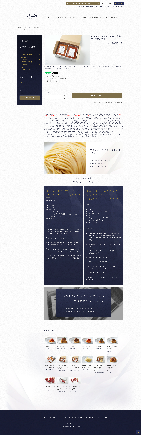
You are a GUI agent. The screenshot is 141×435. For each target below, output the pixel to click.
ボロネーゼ (72, 346)
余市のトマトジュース (50, 387)
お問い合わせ (97, 17)
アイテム (119, 3)
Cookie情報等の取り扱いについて (70, 426)
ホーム (52, 17)
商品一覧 (63, 17)
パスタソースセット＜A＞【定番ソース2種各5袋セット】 (62, 367)
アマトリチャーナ (86, 346)
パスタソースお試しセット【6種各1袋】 (50, 366)
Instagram (29, 97)
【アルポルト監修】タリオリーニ (87, 366)
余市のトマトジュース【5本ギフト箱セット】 (62, 388)
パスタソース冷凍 (34, 27)
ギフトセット (27, 29)
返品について (98, 102)
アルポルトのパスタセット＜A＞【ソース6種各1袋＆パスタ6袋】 (112, 368)
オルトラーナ (97, 346)
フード (25, 27)
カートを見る (112, 17)
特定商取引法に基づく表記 (113, 102)
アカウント (107, 3)
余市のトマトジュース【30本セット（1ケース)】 (75, 388)
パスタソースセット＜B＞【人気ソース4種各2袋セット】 (74, 367)
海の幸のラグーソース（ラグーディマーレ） (112, 348)
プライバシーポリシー (93, 417)
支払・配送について (79, 17)
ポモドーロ (47, 346)
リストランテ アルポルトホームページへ (80, 3)
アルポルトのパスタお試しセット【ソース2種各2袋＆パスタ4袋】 (99, 368)
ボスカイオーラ (61, 346)
